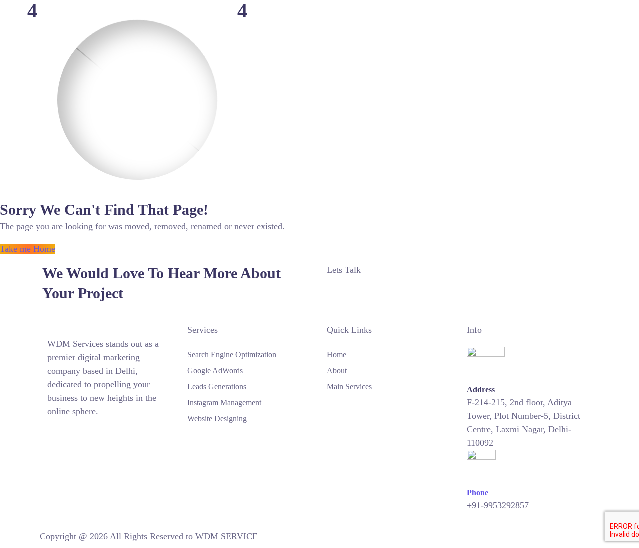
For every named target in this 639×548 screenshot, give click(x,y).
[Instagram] (51, 434)
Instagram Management (224, 402)
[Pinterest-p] (72, 434)
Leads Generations (216, 386)
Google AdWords (215, 370)
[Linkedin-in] (83, 434)
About (337, 370)
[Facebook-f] (62, 434)
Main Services (349, 386)
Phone (477, 492)
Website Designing (217, 418)
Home (336, 354)
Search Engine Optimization (231, 354)
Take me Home (27, 249)
